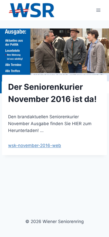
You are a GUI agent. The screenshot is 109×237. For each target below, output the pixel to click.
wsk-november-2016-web (34, 145)
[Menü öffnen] (98, 10)
